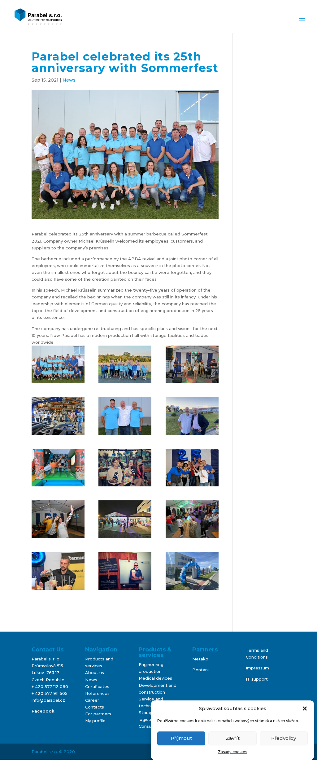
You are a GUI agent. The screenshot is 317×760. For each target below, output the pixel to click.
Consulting (149, 726)
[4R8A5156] (124, 467)
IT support (257, 679)
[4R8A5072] (58, 364)
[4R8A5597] (192, 519)
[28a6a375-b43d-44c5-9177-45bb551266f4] (192, 416)
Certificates (97, 686)
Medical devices (155, 678)
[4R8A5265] (58, 571)
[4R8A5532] (58, 519)
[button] (305, 708)
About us (94, 672)
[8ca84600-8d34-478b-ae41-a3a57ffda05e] (192, 571)
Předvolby (283, 738)
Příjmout (181, 738)
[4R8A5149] (192, 364)
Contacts (94, 706)
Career (92, 700)
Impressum (257, 667)
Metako (200, 658)
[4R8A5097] (124, 364)
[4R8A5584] (124, 519)
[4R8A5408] (192, 467)
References (97, 693)
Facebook (43, 711)
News (69, 80)
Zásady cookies (232, 751)
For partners (98, 713)
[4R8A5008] (58, 416)
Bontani (200, 669)
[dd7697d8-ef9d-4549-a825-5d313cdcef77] (124, 571)
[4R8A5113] (58, 467)
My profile (95, 720)
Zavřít (233, 738)
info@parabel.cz (48, 700)
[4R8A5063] (124, 416)
